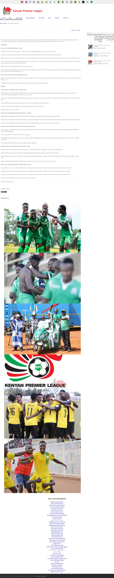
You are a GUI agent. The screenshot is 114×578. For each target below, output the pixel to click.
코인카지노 (57, 561)
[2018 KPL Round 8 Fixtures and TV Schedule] (90, 53)
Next (78, 30)
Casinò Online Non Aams (57, 568)
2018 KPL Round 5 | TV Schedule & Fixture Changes (102, 61)
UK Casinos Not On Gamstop (57, 523)
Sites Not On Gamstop (57, 537)
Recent (92, 34)
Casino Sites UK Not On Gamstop (57, 538)
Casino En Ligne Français (57, 556)
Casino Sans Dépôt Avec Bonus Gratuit (57, 558)
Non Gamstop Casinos (57, 517)
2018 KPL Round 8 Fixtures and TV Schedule (102, 53)
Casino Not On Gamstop (104, 36)
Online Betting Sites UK (57, 532)
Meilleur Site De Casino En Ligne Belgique (57, 546)
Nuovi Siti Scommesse (57, 565)
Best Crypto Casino (57, 566)
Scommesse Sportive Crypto (57, 555)
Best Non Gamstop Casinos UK (57, 505)
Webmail (44, 576)
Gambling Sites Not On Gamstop (57, 522)
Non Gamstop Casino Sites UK (57, 540)
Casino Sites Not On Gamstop (57, 507)
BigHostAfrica (38, 576)
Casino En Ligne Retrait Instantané (57, 570)
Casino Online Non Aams (57, 527)
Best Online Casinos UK (57, 528)
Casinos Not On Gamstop (57, 503)
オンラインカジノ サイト (57, 520)
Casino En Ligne (57, 518)
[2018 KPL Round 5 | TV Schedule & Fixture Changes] (90, 61)
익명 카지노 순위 (57, 553)
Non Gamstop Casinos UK (109, 37)
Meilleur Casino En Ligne (57, 571)
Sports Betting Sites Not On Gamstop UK (57, 515)
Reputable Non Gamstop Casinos (57, 525)
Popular (89, 34)
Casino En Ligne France (57, 533)
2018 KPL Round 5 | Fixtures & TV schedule (102, 46)
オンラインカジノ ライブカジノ (57, 550)
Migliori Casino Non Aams (57, 502)
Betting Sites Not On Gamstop (96, 37)
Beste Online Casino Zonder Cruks (100, 38)
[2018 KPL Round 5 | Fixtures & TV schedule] (90, 45)
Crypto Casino (57, 543)
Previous (74, 30)
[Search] (72, 17)
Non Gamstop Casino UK (57, 510)
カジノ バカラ (57, 551)
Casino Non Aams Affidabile (57, 560)
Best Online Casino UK (57, 508)
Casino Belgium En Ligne (57, 545)
